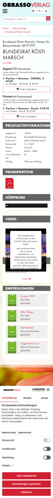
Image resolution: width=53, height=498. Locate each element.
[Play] (7, 205)
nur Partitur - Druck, (20, 111)
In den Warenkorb (27, 89)
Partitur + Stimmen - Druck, (27, 108)
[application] (26, 206)
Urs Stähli (7, 62)
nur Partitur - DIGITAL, (22, 83)
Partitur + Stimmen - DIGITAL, (25, 79)
